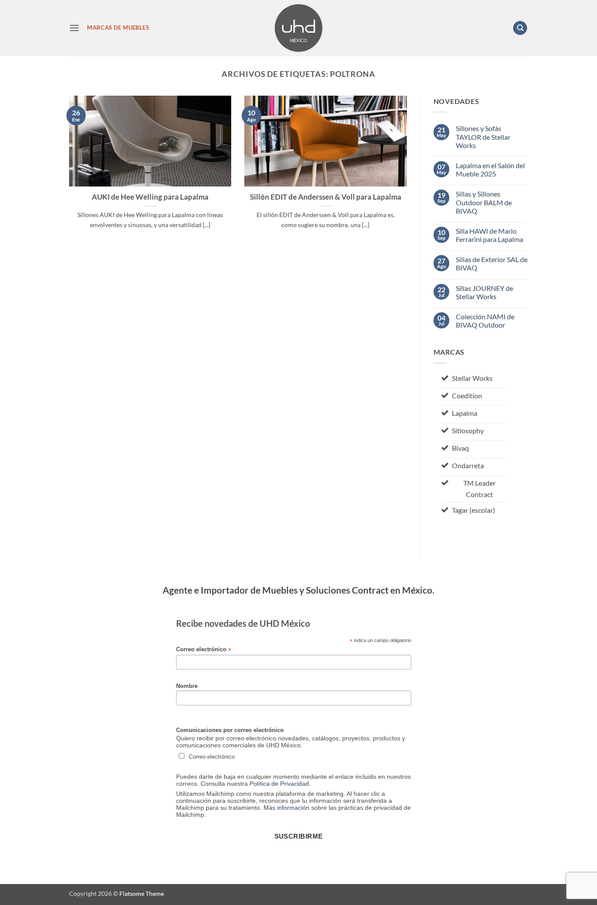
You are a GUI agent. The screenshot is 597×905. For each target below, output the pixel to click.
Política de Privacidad (279, 783)
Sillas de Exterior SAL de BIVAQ (492, 263)
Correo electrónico (203, 649)
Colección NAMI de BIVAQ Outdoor (485, 320)
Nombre (187, 686)
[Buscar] (520, 28)
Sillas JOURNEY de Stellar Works (484, 292)
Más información (286, 807)
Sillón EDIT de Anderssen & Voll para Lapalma (325, 197)
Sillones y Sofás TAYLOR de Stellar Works (483, 136)
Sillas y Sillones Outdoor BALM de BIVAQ (484, 202)
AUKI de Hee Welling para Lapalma (150, 197)
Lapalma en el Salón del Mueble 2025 (490, 169)
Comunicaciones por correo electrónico (230, 730)
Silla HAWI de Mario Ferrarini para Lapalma (489, 235)
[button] (74, 27)
